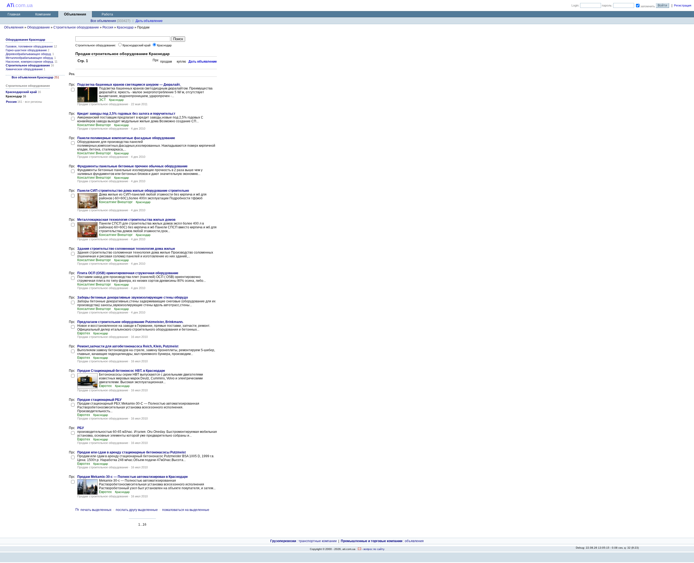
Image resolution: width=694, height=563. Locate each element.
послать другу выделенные (137, 510)
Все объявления (103, 21)
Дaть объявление (149, 21)
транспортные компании (317, 541)
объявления (414, 541)
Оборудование (38, 27)
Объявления (14, 27)
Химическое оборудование (24, 69)
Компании (43, 14)
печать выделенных (96, 510)
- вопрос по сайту (372, 549)
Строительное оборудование (76, 27)
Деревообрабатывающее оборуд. (29, 54)
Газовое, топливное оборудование (29, 46)
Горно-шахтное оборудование (26, 50)
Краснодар (125, 27)
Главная (14, 14)
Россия (107, 27)
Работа (107, 14)
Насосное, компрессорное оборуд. (30, 61)
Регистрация (682, 5)
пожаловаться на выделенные (185, 510)
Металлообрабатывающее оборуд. (29, 57)
